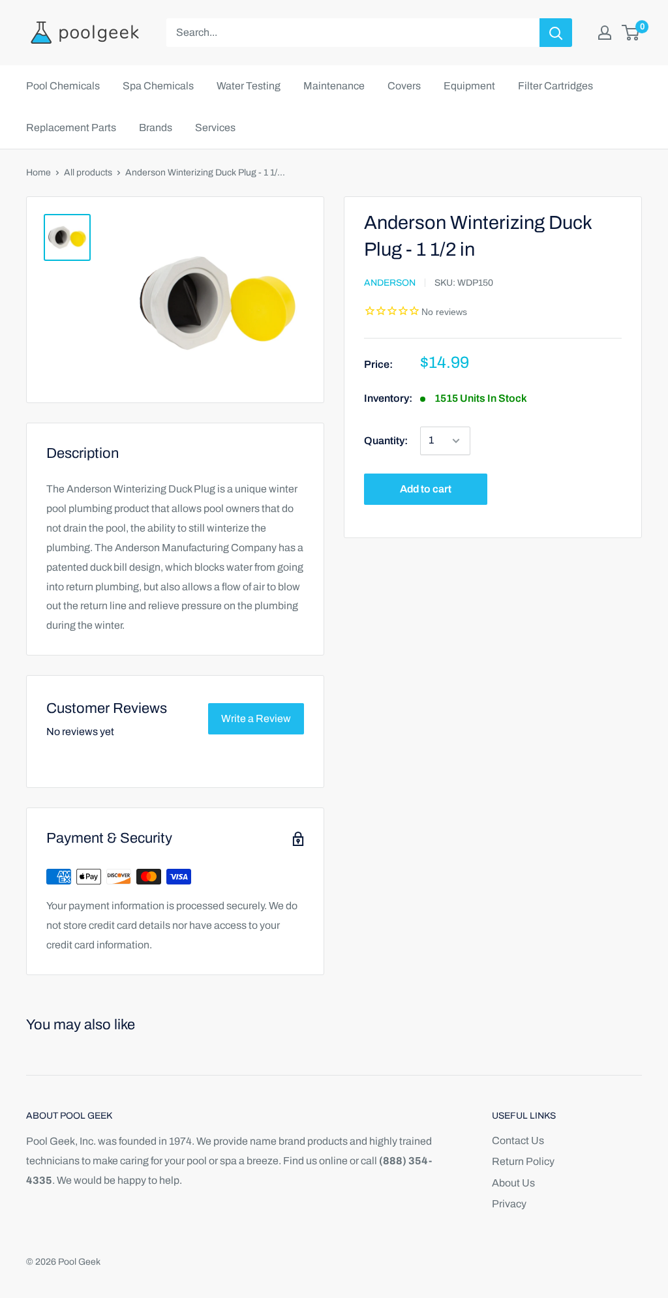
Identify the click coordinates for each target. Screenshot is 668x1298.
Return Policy (523, 1161)
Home (38, 172)
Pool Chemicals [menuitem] (63, 85)
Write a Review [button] (256, 718)
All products (88, 172)
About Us (513, 1182)
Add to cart (425, 488)
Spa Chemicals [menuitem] (158, 85)
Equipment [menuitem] (469, 85)
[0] (631, 32)
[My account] (604, 32)
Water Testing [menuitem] (249, 85)
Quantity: (386, 440)
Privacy (509, 1203)
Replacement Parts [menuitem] (71, 127)
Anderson (390, 283)
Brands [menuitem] (155, 127)
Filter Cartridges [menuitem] (555, 85)
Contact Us (518, 1140)
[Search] (555, 32)
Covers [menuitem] (404, 85)
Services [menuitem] (215, 127)
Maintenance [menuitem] (334, 85)
